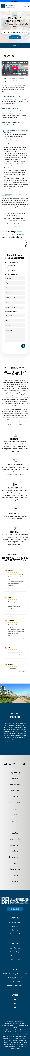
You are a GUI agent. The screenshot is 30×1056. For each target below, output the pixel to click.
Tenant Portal (15, 960)
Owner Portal (15, 934)
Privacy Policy (19, 1030)
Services (15, 930)
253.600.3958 (15, 1)
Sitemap (10, 1030)
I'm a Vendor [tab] (11, 270)
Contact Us (15, 909)
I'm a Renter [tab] (11, 268)
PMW (15, 1027)
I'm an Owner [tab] (11, 265)
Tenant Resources (15, 948)
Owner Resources (15, 922)
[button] (15, 999)
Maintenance (15, 956)
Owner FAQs (15, 926)
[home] (8, 6)
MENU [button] (27, 6)
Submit (15, 37)
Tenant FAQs (15, 952)
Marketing (14, 45)
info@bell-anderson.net (15, 985)
